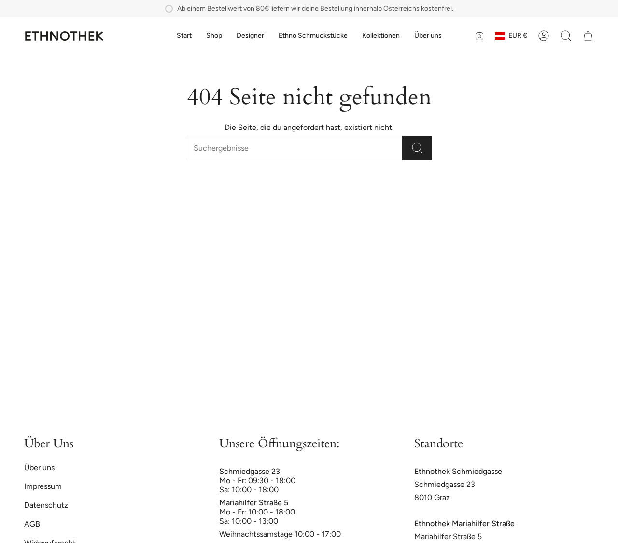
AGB (32, 524)
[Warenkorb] (588, 36)
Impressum (43, 486)
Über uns (39, 467)
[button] (214, 36)
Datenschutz (46, 505)
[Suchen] (417, 148)
